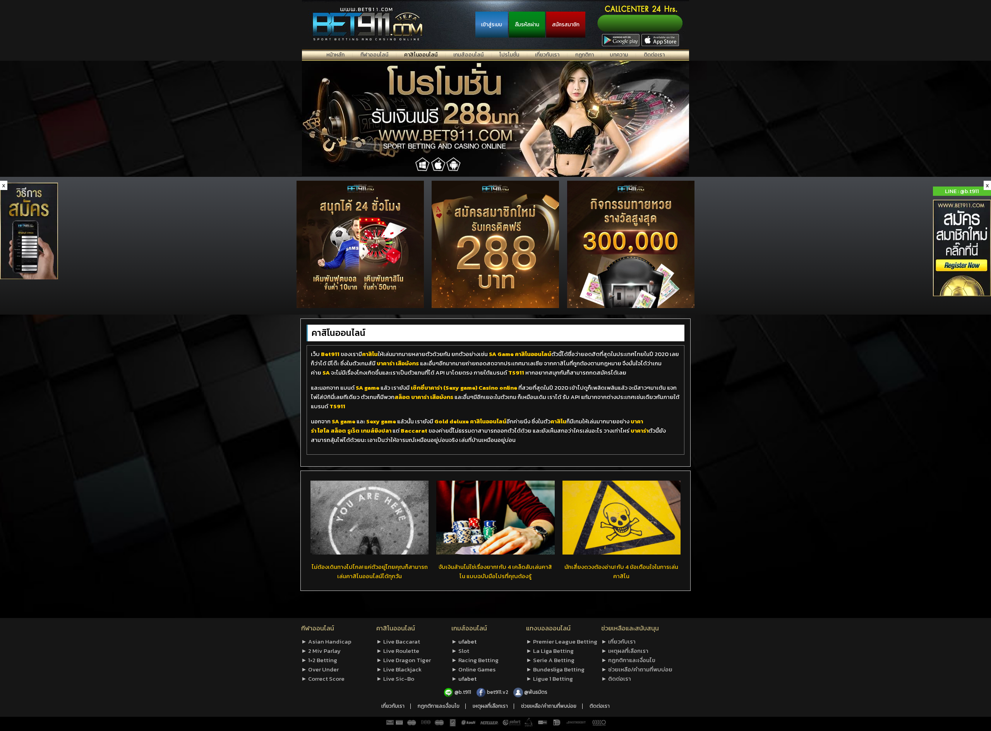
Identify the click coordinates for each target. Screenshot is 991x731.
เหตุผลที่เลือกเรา (490, 706)
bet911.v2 (498, 692)
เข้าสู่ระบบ (491, 24)
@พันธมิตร (535, 692)
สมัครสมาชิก (566, 24)
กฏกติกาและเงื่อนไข (438, 706)
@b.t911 (462, 692)
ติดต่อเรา (600, 706)
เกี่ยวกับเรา (393, 706)
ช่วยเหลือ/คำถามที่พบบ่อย (548, 706)
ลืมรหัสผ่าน (527, 24)
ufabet (467, 641)
